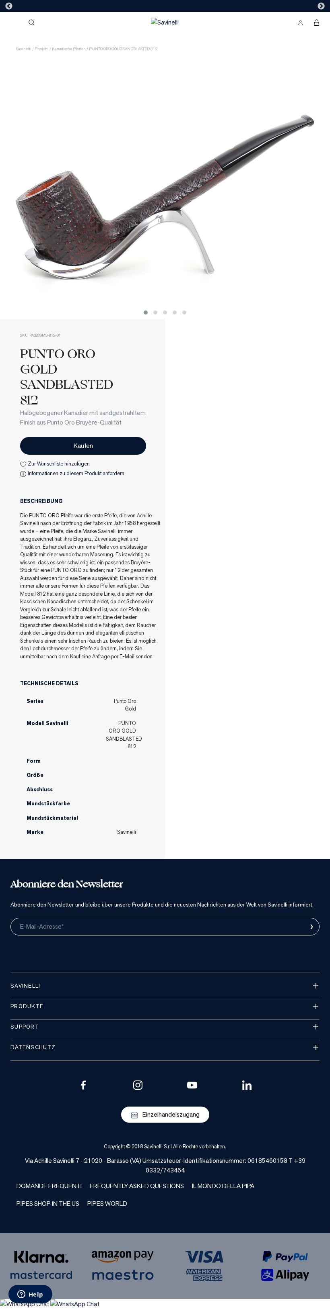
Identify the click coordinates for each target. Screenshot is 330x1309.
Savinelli (23, 48)
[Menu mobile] (14, 22)
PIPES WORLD (107, 1203)
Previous (9, 6)
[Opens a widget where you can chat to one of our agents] (30, 1295)
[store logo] (165, 22)
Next (321, 6)
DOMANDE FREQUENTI (49, 1186)
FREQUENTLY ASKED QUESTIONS (137, 1186)
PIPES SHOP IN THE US (47, 1203)
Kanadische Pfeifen (69, 48)
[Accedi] (300, 22)
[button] (146, 312)
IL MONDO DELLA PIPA (223, 1186)
